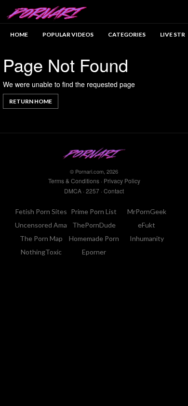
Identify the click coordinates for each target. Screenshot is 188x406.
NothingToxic (41, 252)
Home (19, 34)
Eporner (94, 252)
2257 (92, 191)
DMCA (72, 191)
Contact (114, 191)
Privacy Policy (122, 181)
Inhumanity (147, 238)
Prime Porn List (94, 211)
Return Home (30, 101)
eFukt (146, 225)
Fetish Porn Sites (41, 211)
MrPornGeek (146, 211)
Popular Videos (68, 34)
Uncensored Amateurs (49, 225)
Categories (127, 34)
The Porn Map (41, 238)
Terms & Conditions (73, 181)
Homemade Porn (94, 238)
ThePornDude (94, 225)
